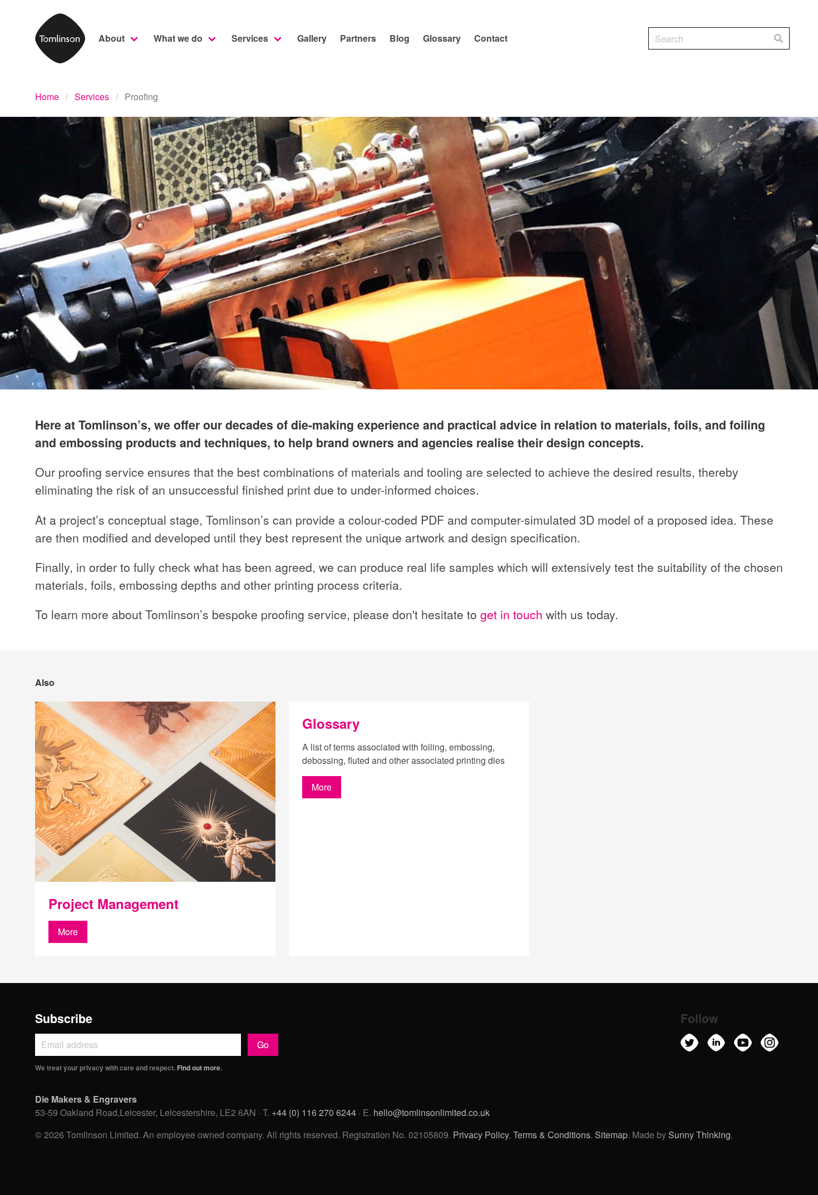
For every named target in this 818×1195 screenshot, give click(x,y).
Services (249, 38)
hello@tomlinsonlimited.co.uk (431, 1112)
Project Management (113, 903)
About (111, 38)
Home (47, 96)
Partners (358, 38)
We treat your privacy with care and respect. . (128, 1068)
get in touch (511, 614)
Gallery (312, 38)
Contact (490, 38)
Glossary (442, 38)
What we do (178, 38)
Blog (400, 38)
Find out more (198, 1068)
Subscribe (63, 1018)
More (68, 931)
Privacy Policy (481, 1134)
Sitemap (611, 1134)
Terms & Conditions (551, 1134)
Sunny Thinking (699, 1134)
